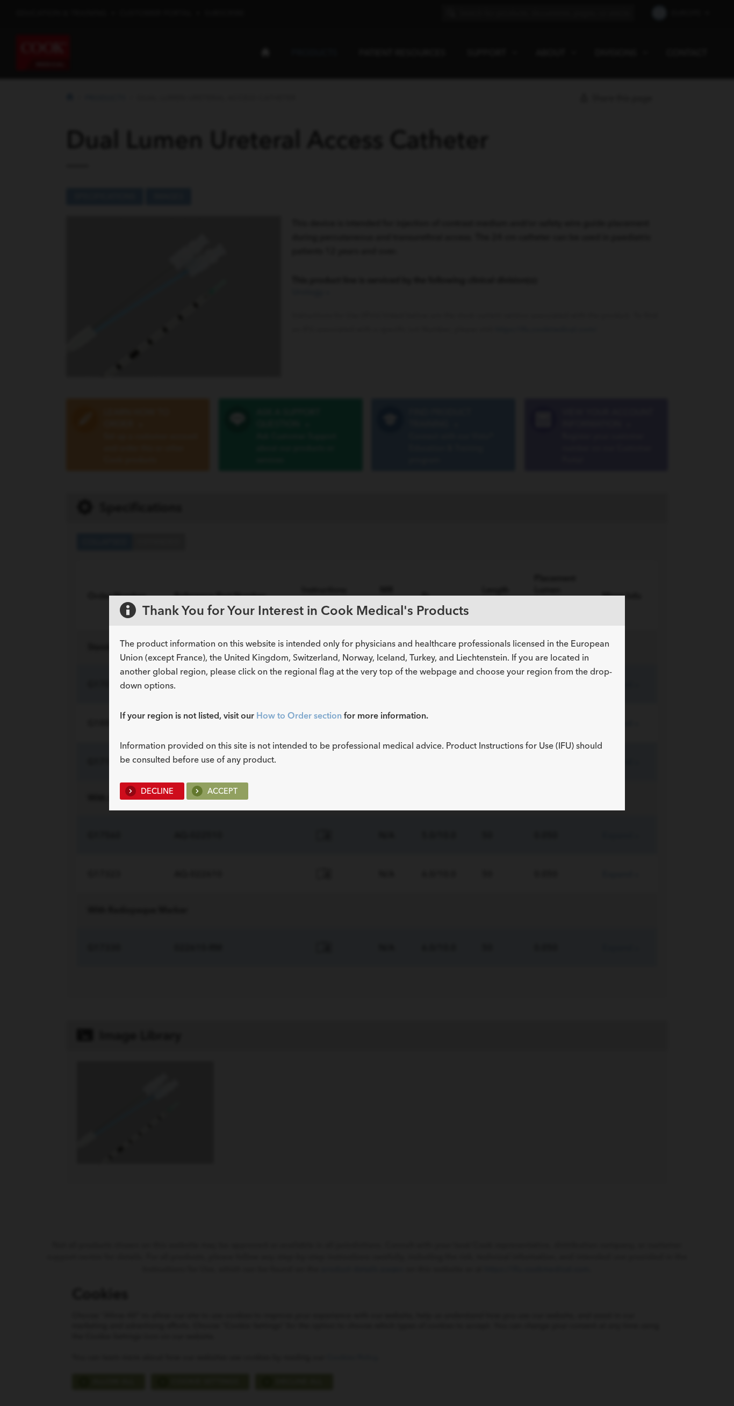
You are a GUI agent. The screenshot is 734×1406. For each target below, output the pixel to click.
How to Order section (299, 715)
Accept (221, 791)
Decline (156, 791)
